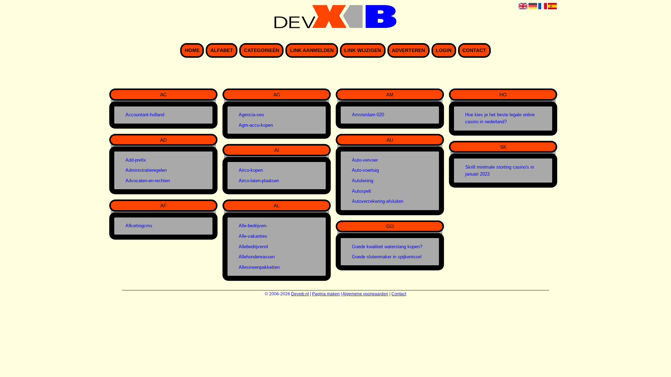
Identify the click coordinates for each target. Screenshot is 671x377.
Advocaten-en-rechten (147, 180)
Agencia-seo (251, 114)
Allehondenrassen (257, 256)
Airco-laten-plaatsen (259, 180)
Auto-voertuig (365, 170)
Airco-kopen (251, 170)
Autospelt (361, 191)
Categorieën (261, 50)
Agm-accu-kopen (256, 125)
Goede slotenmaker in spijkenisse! (387, 256)
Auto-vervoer (365, 160)
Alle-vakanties (253, 236)
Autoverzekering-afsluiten (377, 201)
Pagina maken (326, 293)
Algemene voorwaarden (365, 293)
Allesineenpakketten (259, 267)
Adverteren (408, 50)
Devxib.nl (300, 293)
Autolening (362, 180)
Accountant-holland (144, 114)
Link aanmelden (312, 50)
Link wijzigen (362, 50)
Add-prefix (135, 160)
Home (192, 50)
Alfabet (221, 50)
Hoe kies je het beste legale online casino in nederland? (500, 118)
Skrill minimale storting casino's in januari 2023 (499, 170)
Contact (474, 50)
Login (444, 50)
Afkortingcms (138, 225)
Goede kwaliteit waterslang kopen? (387, 246)
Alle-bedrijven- (253, 225)
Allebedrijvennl (253, 246)
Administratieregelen (146, 170)
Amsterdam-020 (368, 114)
